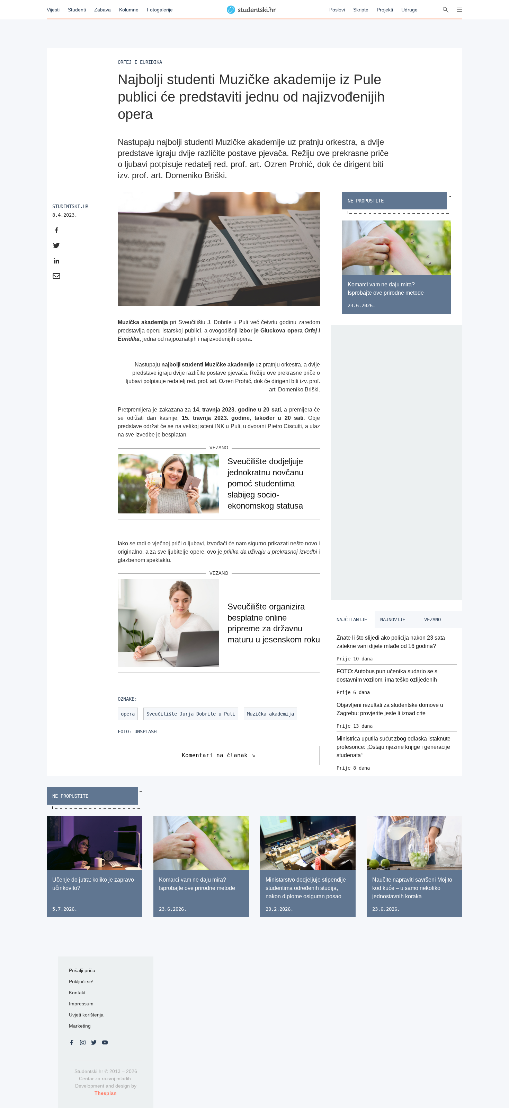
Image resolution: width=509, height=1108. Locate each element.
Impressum (81, 1003)
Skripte (360, 9)
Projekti (385, 9)
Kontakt (77, 992)
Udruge (409, 9)
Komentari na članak (215, 755)
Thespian (106, 1093)
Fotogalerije (160, 9)
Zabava (102, 9)
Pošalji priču (82, 970)
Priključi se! (81, 981)
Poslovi (337, 9)
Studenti (77, 9)
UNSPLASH (145, 731)
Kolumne (129, 9)
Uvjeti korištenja (86, 1015)
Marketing (80, 1026)
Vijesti (53, 9)
